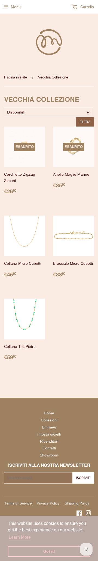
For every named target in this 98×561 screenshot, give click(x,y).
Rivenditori (49, 441)
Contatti (49, 448)
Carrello (86, 7)
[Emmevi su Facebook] (79, 514)
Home (49, 413)
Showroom (49, 455)
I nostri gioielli (49, 434)
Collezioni (49, 420)
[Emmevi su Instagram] (88, 514)
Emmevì (49, 427)
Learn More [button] (20, 537)
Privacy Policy (48, 503)
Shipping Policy (77, 503)
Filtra (84, 122)
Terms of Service (18, 503)
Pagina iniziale (15, 77)
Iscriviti (83, 478)
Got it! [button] (49, 551)
